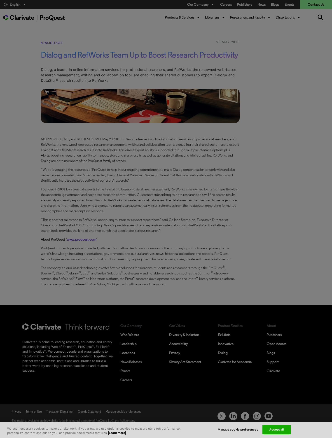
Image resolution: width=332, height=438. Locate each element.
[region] (166, 430)
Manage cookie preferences (238, 429)
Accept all (276, 429)
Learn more (117, 433)
